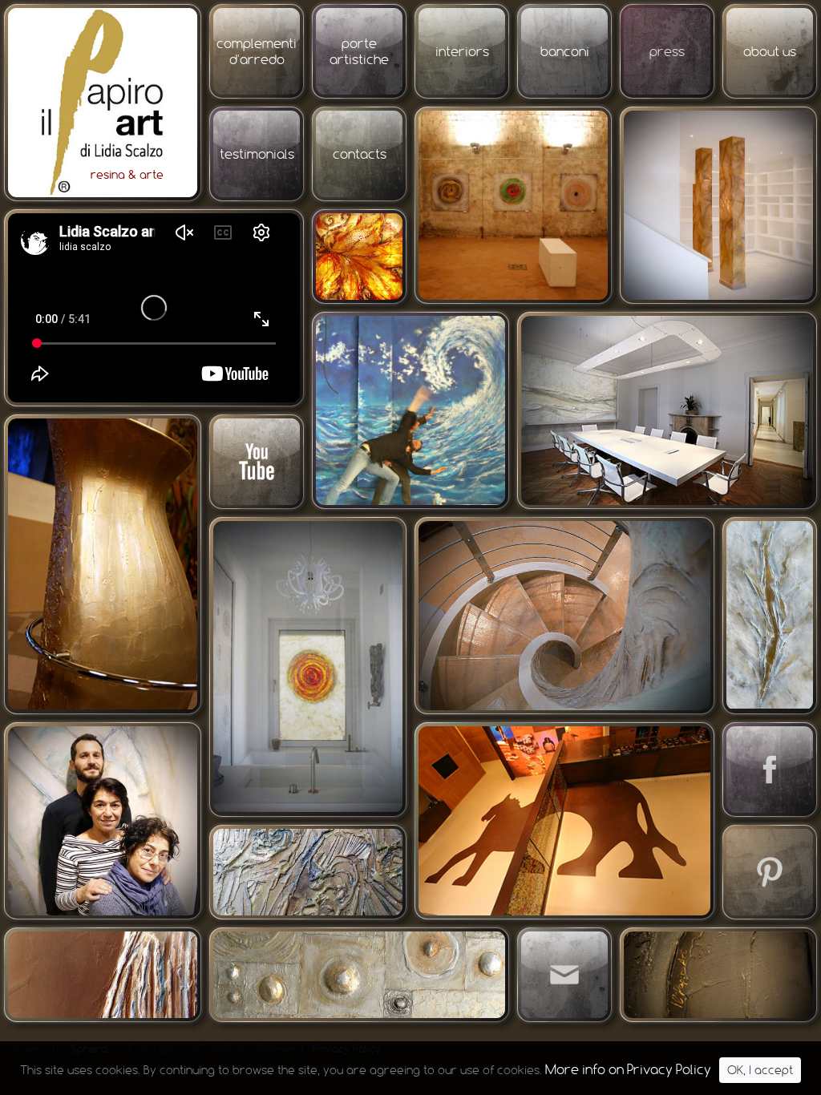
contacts (359, 154)
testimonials (257, 154)
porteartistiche (359, 51)
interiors (462, 51)
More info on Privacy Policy (628, 1069)
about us (769, 51)
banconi (564, 51)
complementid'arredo (256, 51)
